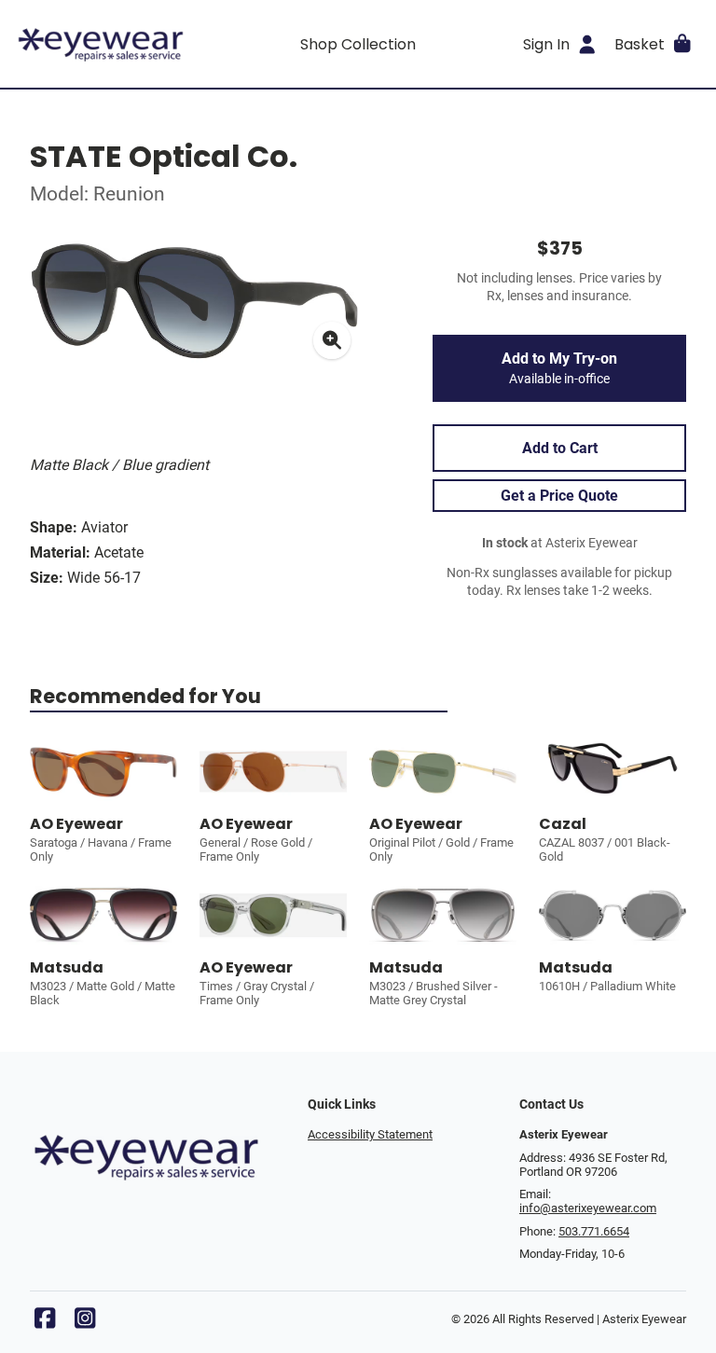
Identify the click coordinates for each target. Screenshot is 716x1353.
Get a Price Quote (559, 495)
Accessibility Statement (370, 1134)
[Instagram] (85, 1323)
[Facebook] (45, 1323)
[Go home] (100, 44)
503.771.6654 (593, 1231)
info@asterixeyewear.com (587, 1208)
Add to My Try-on (559, 368)
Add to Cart (560, 448)
